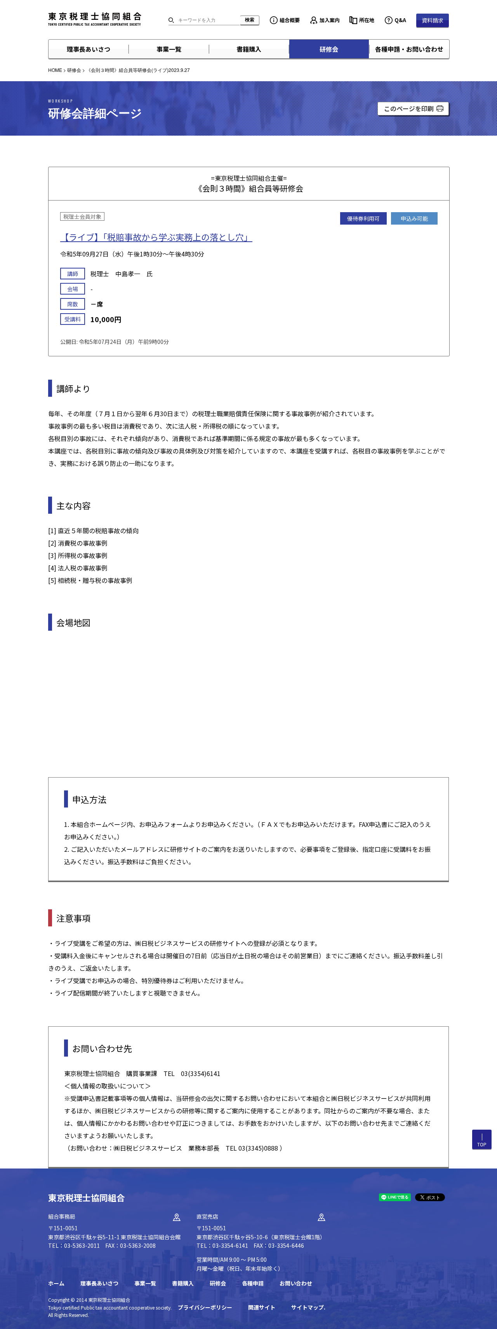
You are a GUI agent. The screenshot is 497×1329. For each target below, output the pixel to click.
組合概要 (290, 20)
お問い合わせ (296, 1283)
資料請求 (432, 20)
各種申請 (253, 1283)
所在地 (366, 20)
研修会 (329, 49)
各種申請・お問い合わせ (409, 49)
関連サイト (261, 1307)
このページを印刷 (409, 108)
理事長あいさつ (88, 49)
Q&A (400, 20)
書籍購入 (248, 49)
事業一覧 (168, 49)
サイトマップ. (308, 1307)
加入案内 (330, 20)
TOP (482, 1144)
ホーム (56, 1283)
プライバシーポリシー (205, 1307)
